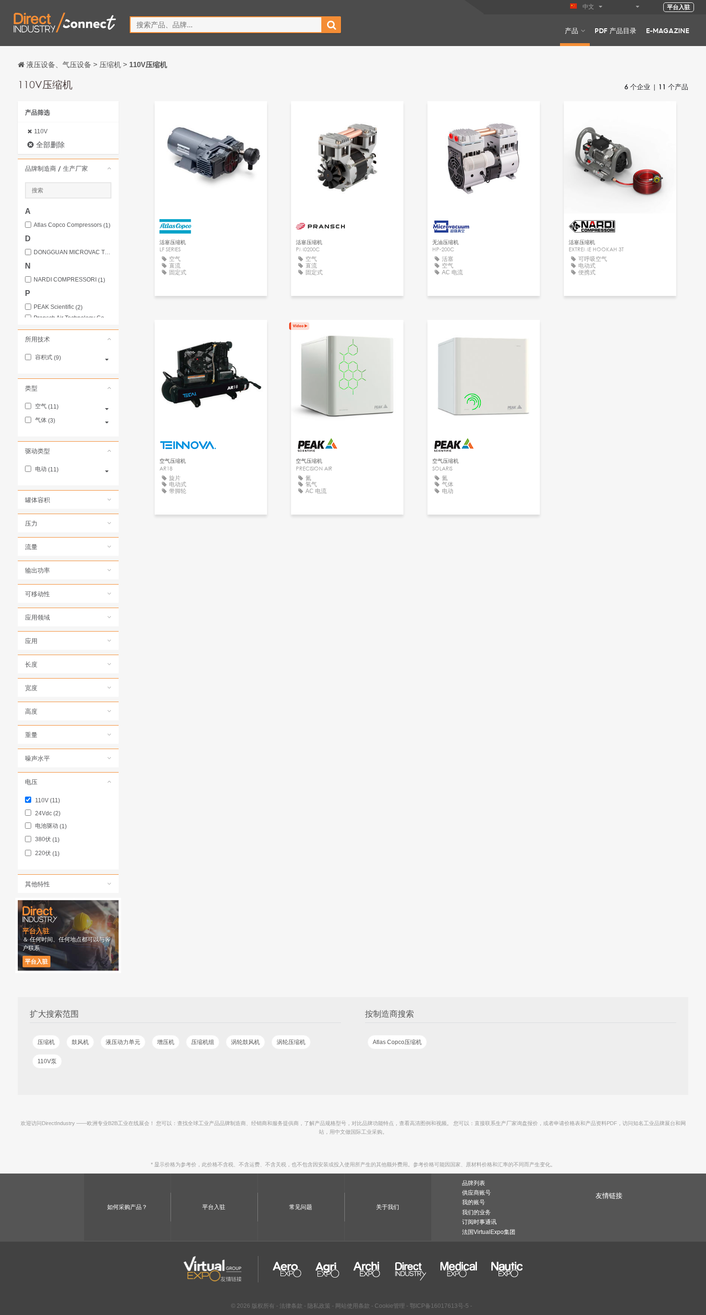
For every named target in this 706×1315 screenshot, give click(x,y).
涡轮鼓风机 (245, 1042)
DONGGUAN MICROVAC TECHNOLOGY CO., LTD (72, 252)
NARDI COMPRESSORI (69, 279)
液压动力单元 (123, 1042)
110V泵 (47, 1061)
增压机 (165, 1042)
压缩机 (46, 1042)
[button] (68, 168)
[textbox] (226, 24)
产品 (571, 30)
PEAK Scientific (58, 307)
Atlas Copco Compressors (72, 225)
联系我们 (210, 117)
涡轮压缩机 (291, 1042)
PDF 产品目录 (615, 30)
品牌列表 (473, 1183)
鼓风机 (80, 1042)
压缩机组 (202, 1042)
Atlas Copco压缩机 (397, 1042)
